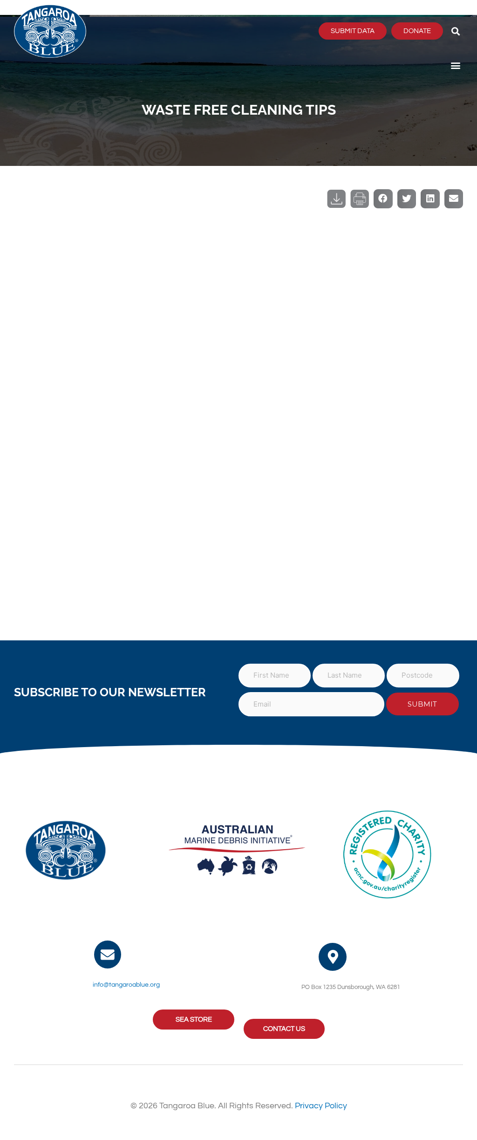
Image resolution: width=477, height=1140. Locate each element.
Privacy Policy (321, 1105)
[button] (455, 31)
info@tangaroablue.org (126, 985)
